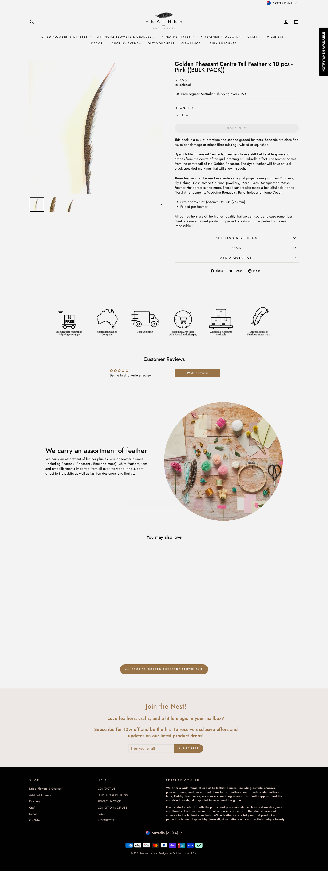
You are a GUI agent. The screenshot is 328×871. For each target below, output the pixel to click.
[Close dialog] (203, 375)
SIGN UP (164, 490)
